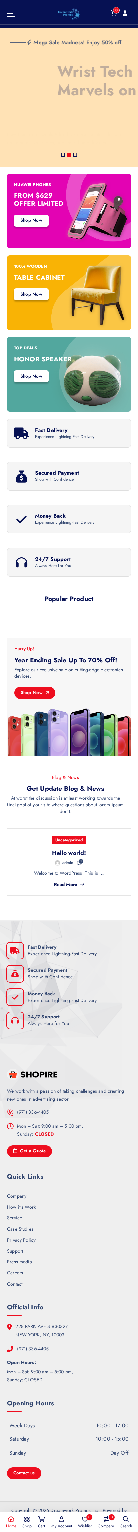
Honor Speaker (43, 359)
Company (16, 1196)
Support (15, 1251)
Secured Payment (57, 473)
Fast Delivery (51, 430)
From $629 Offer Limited (38, 199)
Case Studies (20, 1229)
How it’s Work (21, 1207)
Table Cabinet (39, 277)
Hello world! (69, 853)
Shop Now (24, 147)
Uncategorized (69, 840)
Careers (15, 1272)
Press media (19, 1261)
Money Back (50, 516)
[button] (63, 154)
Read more (65, 885)
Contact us (24, 1473)
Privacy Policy (21, 1240)
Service (14, 1217)
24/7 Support (53, 559)
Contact (14, 1284)
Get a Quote (32, 1151)
